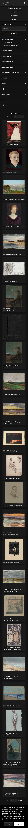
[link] (4, 800)
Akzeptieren (19, 824)
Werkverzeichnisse (14, 8)
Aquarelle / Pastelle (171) (11, 45)
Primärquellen (14, 12)
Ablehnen (8, 824)
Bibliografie (14, 16)
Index (14, 19)
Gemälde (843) (8, 42)
